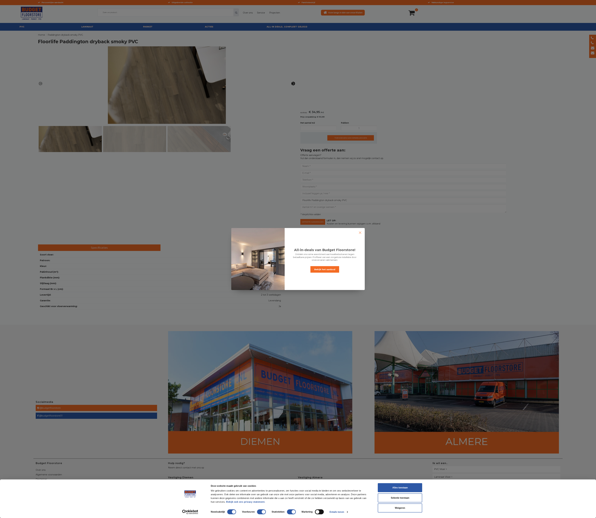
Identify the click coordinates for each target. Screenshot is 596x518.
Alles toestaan (400, 487)
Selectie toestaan (400, 497)
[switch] (258, 510)
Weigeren (400, 508)
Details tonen (337, 512)
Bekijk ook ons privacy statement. (246, 501)
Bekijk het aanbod (324, 269)
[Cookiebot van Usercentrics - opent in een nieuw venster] (190, 512)
